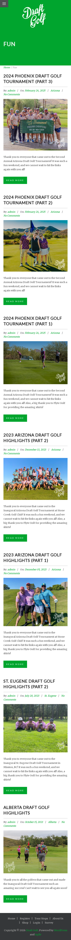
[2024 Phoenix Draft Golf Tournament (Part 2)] (35, 240)
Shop (25, 922)
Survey (49, 922)
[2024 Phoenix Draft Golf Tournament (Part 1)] (35, 358)
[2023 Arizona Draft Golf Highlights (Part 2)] (35, 475)
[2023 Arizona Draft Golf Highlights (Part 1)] (35, 596)
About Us (58, 918)
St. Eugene (50, 695)
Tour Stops (41, 918)
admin (12, 90)
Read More (15, 180)
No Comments (11, 94)
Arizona (55, 90)
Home (6, 67)
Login (36, 922)
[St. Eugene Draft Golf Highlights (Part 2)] (35, 722)
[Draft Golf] (36, 17)
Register (25, 918)
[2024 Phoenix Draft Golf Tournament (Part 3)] (35, 118)
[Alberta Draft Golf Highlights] (35, 847)
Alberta (52, 822)
